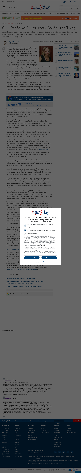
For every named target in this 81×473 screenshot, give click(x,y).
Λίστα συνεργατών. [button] (40, 245)
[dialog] (40, 236)
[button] (40, 234)
